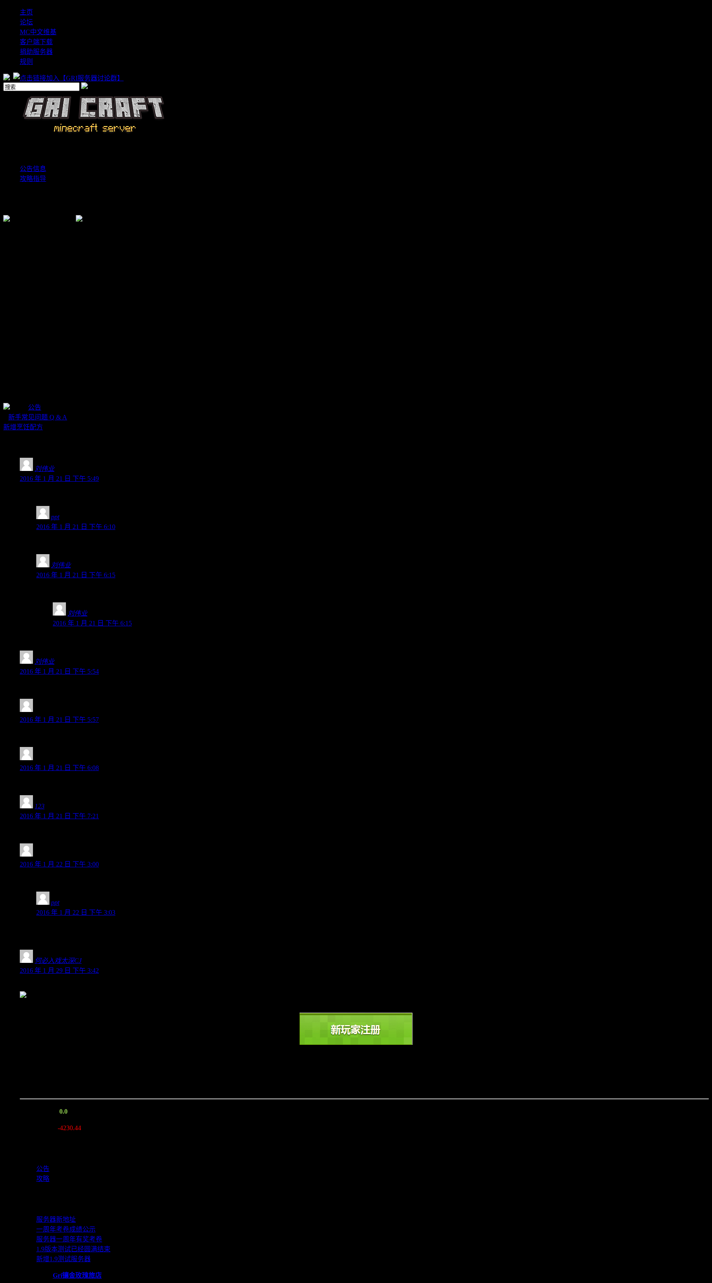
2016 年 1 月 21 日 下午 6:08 (59, 767)
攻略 (42, 1178)
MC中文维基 (38, 31)
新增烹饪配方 (23, 427)
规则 (26, 61)
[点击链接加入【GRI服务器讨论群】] (69, 78)
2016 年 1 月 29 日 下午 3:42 (59, 970)
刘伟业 (44, 468)
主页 (26, 12)
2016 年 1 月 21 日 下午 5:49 (59, 478)
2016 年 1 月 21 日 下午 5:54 (59, 671)
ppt (55, 516)
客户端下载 (36, 41)
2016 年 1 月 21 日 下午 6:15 (75, 574)
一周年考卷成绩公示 (66, 1229)
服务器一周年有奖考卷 (69, 1239)
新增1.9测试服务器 (63, 1258)
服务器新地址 (56, 1219)
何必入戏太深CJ (58, 960)
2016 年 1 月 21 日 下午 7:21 (59, 815)
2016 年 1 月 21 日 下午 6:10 (75, 526)
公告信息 (33, 168)
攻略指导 (33, 178)
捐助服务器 (36, 51)
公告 (34, 407)
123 (39, 806)
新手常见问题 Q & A (37, 417)
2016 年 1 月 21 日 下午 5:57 (59, 719)
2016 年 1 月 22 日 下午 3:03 (75, 912)
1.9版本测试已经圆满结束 (73, 1249)
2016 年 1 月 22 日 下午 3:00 (59, 864)
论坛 (26, 22)
